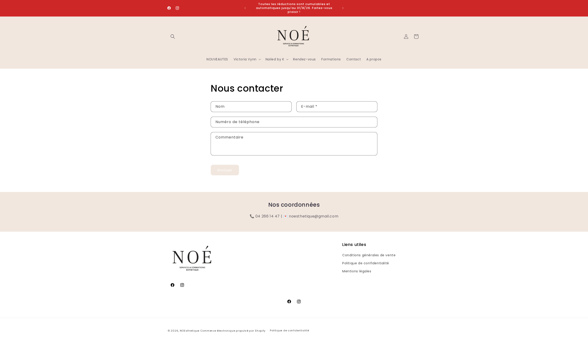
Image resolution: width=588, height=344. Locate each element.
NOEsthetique (189, 331)
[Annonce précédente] (245, 8)
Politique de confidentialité (365, 263)
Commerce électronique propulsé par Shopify (233, 331)
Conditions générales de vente (369, 255)
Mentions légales (356, 271)
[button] (173, 36)
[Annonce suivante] (343, 8)
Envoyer (225, 170)
